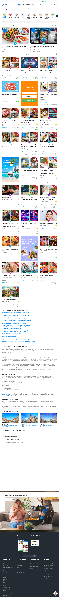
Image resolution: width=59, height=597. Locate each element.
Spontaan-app (6, 585)
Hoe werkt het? (6, 570)
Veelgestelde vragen (34, 566)
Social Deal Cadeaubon (21, 572)
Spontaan (5, 584)
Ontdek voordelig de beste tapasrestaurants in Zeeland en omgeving (15, 315)
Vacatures (5, 572)
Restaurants (28, 4)
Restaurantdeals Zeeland (8, 567)
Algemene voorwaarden (8, 593)
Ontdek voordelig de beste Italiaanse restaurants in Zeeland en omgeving (16, 317)
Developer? (5, 575)
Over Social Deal (6, 562)
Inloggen (18, 563)
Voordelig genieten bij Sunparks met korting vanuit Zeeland (14, 331)
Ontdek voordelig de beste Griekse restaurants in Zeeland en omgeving (16, 313)
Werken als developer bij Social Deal (49, 572)
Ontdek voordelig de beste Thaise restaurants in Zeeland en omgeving (16, 318)
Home (19, 4)
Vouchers (19, 568)
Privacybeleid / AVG (7, 595)
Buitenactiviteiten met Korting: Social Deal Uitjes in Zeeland (14, 323)
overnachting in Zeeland (7, 395)
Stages (4, 574)
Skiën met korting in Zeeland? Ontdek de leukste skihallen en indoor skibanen (17, 334)
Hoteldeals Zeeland (7, 568)
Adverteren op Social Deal (49, 563)
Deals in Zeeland (6, 563)
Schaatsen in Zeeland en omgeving (9, 336)
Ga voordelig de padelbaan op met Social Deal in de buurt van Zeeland (16, 325)
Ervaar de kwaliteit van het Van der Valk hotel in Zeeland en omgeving (16, 330)
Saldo (18, 567)
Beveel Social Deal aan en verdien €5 (8, 580)
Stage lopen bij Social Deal (49, 570)
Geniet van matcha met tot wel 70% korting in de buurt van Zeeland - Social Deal (18, 322)
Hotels (33, 4)
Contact (31, 571)
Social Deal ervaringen (7, 592)
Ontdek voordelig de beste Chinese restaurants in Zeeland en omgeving (16, 320)
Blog (4, 582)
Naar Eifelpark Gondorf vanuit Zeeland (9, 343)
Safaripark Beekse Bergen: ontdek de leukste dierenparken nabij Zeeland (16, 312)
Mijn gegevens (20, 565)
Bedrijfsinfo (46, 579)
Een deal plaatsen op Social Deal (49, 566)
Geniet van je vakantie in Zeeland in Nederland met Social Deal (14, 326)
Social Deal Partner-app (48, 576)
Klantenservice (33, 562)
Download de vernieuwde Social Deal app (35, 564)
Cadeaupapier (19, 570)
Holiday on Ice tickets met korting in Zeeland (11, 338)
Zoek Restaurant (29, 100)
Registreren (19, 562)
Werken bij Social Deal (48, 568)
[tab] (29, 433)
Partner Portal (46, 574)
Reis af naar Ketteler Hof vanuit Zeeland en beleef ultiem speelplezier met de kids (18, 341)
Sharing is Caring (6, 577)
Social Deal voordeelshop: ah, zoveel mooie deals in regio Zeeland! (15, 339)
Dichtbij (23, 4)
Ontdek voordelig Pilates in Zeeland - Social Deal (11, 328)
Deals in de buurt (6, 565)
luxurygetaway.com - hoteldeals (7, 590)
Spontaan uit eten (6, 587)
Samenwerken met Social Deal (50, 562)
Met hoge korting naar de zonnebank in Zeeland (11, 333)
